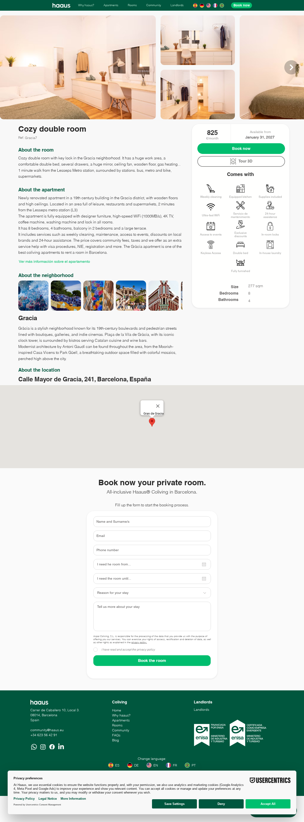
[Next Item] (291, 67)
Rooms (117, 725)
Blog (115, 740)
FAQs (116, 735)
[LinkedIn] (61, 746)
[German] (201, 5)
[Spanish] (195, 5)
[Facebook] (52, 746)
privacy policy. (139, 642)
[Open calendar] (204, 564)
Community (120, 730)
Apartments (121, 720)
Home (116, 710)
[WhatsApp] (34, 746)
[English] (208, 5)
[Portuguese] (221, 5)
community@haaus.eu (47, 730)
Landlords (201, 709)
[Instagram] (43, 746)
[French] (215, 5)
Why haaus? (121, 715)
